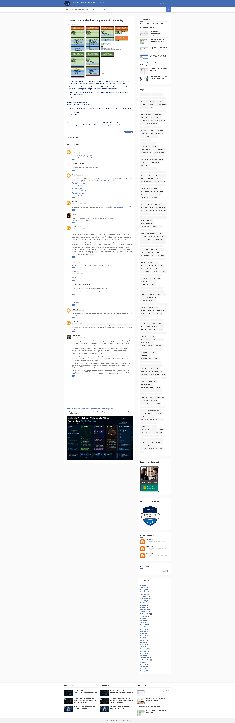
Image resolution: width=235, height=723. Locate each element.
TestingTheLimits (145, 426)
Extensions (152, 236)
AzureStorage (145, 130)
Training (143, 436)
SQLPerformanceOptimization (149, 400)
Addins (154, 95)
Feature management (158, 239)
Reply (74, 159)
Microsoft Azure (153, 307)
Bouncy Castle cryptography (149, 146)
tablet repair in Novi (77, 187)
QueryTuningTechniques (147, 387)
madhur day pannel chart (110, 292)
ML (161, 313)
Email (161, 226)
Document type (161, 217)
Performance (158, 349)
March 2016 (143, 646)
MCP (158, 304)
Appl (142, 107)
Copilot (143, 175)
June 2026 (143, 585)
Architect (162, 111)
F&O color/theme (145, 239)
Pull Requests (153, 381)
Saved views (144, 397)
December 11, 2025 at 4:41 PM (79, 337)
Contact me (101, 9)
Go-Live (153, 255)
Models (143, 317)
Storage (158, 403)
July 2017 (143, 635)
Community (144, 162)
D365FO (151, 194)
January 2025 (144, 590)
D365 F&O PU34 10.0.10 (159, 181)
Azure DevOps (76, 151)
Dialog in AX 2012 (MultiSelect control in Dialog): (156, 33)
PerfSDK (157, 362)
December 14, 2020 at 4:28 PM (79, 215)
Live (159, 294)
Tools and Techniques (147, 432)
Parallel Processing (146, 349)
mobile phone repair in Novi (107, 180)
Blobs (147, 136)
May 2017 (143, 640)
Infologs (154, 271)
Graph (142, 259)
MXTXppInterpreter (157, 323)
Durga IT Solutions (78, 163)
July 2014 (143, 653)
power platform (145, 371)
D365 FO (143, 188)
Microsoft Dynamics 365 (147, 310)
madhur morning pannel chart (93, 292)
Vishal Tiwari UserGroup (147, 445)
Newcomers (155, 326)
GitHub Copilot (145, 255)
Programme (144, 378)
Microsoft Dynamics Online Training (82, 157)
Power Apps (144, 368)
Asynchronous (145, 117)
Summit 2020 (161, 407)
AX (165, 120)
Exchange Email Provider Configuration (152, 233)
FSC (156, 249)
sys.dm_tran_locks (146, 413)
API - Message (144, 104)
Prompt (164, 378)
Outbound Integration (147, 345)
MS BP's (161, 320)
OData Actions (156, 333)
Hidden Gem (150, 262)
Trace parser (159, 432)
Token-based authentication (149, 429)
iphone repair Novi (77, 192)
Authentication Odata (147, 120)
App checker (162, 104)
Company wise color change (148, 169)
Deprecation (144, 210)
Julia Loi (74, 174)
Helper (143, 262)
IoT (150, 281)
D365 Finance (144, 185)
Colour (161, 159)
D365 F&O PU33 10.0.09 (146, 181)
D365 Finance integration (157, 185)
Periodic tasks (145, 365)
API (161, 101)
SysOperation (157, 413)
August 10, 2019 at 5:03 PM (78, 165)
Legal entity (152, 294)
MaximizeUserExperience (147, 304)
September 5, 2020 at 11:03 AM (79, 203)
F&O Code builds (161, 236)
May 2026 (143, 587)
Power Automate (154, 368)
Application (149, 107)
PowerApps (155, 371)
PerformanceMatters (147, 362)
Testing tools (151, 423)
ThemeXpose (114, 720)
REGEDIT (143, 391)
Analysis (151, 101)
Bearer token (144, 133)
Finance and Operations (158, 243)
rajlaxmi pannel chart (78, 292)
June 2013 (143, 662)
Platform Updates (156, 365)
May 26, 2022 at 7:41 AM (77, 273)
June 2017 (143, 638)
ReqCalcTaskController (154, 391)
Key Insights (158, 288)
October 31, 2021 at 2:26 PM (78, 262)
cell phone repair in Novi (79, 183)
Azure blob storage (151, 123)
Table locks (149, 416)
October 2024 (144, 596)
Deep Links (154, 204)
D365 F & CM (159, 178)
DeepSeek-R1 (144, 207)
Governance (161, 255)
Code (146, 159)
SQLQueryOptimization (147, 403)
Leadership (144, 294)
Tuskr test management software (102, 372)
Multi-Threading (145, 323)
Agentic (160, 95)
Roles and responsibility (154, 394)
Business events (145, 149)
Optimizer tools (158, 339)
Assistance (158, 114)
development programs (116, 207)
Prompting (144, 381)
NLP (162, 326)
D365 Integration (158, 191)
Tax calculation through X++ (148, 27)
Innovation (163, 271)
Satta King (113, 313)
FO (161, 246)
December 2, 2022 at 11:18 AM (79, 285)
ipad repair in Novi (77, 188)
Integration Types (146, 278)
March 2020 (143, 622)
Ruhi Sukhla (76, 214)
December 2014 (145, 651)
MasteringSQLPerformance (148, 300)
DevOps (164, 214)
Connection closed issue (148, 172)
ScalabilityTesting (155, 397)
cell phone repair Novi (78, 193)
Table (142, 416)
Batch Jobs (160, 130)
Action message (145, 95)
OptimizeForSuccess (146, 339)
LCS (153, 291)
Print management (154, 374)
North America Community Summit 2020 (151, 329)
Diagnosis (143, 217)
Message (163, 304)
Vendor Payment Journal (155, 439)
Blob (142, 136)
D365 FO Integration (146, 191)
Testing (143, 423)
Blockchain (154, 136)
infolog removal (145, 271)
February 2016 (144, 649)
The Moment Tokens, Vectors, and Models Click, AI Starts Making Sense (90, 409)
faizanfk (74, 202)
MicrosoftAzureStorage (147, 313)
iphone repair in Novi (78, 182)
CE (150, 152)
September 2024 (145, 598)
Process (164, 374)
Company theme (145, 165)
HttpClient (144, 265)
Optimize (151, 336)
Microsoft (144, 307)
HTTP (157, 262)
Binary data (159, 133)
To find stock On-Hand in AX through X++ (152, 24)
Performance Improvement (148, 352)
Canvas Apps (144, 152)
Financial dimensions (146, 246)
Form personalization (147, 249)
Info (162, 265)
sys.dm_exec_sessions (154, 410)
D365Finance (144, 194)
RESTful (143, 394)
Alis (73, 298)
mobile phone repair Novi (79, 190)
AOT (157, 101)
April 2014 (143, 655)
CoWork (150, 175)
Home (67, 9)
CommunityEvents (154, 162)
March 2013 (143, 668)
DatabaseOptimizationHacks (148, 201)
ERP (150, 230)
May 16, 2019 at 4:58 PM (77, 152)
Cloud (161, 156)
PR (161, 371)
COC (142, 159)
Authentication (155, 117)
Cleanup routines (153, 156)
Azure (142, 123)
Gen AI (161, 249)
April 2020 (143, 620)
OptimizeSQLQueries (146, 342)
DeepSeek (161, 204)
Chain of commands (159, 152)
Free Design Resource (125, 720)
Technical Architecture (147, 419)
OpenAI (164, 333)
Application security (146, 111)
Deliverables (153, 207)
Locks (142, 297)
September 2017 (145, 631)
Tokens (161, 429)
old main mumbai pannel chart (81, 284)
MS (148, 317)
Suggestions (151, 407)
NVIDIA (142, 333)
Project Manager (154, 378)
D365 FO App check (152, 188)
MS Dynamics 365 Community (82, 9)
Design (152, 210)
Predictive (144, 374)
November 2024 (145, 594)
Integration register (155, 275)
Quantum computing (146, 384)
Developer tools (145, 214)
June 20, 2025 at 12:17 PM (78, 310)
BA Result (75, 271)
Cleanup (143, 156)
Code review (153, 159)
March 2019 (143, 627)
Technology (159, 419)
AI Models (162, 98)
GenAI (142, 252)
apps (156, 111)
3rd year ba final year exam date (101, 265)
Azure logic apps (145, 127)
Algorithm (144, 101)
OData (148, 333)
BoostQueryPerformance (148, 143)
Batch (152, 130)
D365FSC (158, 194)
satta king (75, 309)
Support (143, 410)
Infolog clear (154, 268)
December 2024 (145, 592)
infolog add (144, 268)
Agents (143, 98)
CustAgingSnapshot (159, 175)
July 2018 (143, 629)
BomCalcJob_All (145, 140)
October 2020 (144, 612)
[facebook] (160, 3)
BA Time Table (76, 261)
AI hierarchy (153, 98)
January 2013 (144, 671)
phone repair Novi (77, 195)
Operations (144, 336)
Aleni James (149, 547)
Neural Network (145, 326)
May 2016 (143, 644)
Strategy (143, 407)
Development (156, 214)
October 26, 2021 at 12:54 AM (79, 228)
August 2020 (144, 616)
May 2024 (143, 601)
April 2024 (143, 603)
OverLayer (158, 345)
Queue (158, 387)
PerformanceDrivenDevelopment (150, 358)
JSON (155, 281)
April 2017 (143, 642)
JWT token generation (147, 288)
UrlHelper (161, 436)
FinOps (156, 246)
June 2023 (143, 605)
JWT (153, 284)
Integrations (156, 278)
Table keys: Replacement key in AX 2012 (158, 691)
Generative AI (149, 252)
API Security (153, 104)
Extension (143, 236)
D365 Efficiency (150, 178)
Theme (154, 426)
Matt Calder (76, 336)
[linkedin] (163, 3)
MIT (158, 313)
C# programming (160, 149)
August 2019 (144, 625)
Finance (147, 243)
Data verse (154, 197)
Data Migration (145, 197)
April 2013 (143, 666)
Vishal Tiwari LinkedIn (156, 442)
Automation (158, 120)
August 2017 (144, 633)
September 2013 (145, 660)
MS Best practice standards (149, 320)
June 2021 (143, 607)
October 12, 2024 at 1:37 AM (78, 300)
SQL (163, 397)
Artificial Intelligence (147, 114)
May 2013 (143, 664)
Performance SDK (146, 355)
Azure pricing (156, 127)
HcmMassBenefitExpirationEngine (156, 259)
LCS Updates (159, 291)
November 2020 (145, 609)
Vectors (143, 439)
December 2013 (145, 657)
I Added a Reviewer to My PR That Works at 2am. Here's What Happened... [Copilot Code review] (86, 700)
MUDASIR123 (149, 540)
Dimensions (152, 217)
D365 (142, 178)
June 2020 (143, 618)
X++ (142, 452)
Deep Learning (145, 204)
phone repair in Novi (77, 185)
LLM (164, 294)
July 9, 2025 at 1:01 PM (77, 323)
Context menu (161, 172)
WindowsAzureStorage (147, 448)
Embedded (143, 230)
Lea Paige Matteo (77, 226)
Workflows (159, 448)
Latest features (145, 291)
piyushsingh (149, 553)
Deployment (162, 207)
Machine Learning (151, 297)
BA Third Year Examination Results (81, 220)
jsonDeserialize (145, 284)
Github (157, 252)
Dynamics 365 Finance (146, 220)
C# (152, 149)
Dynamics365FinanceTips (147, 223)
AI (147, 98)
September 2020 (145, 614)
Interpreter (144, 281)
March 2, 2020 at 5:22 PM (77, 175)
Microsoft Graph (161, 310)
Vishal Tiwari (144, 442)
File (142, 243)
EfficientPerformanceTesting (149, 226)
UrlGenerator (152, 436)
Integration (144, 275)
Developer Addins (161, 210)
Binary (152, 133)
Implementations (154, 265)
